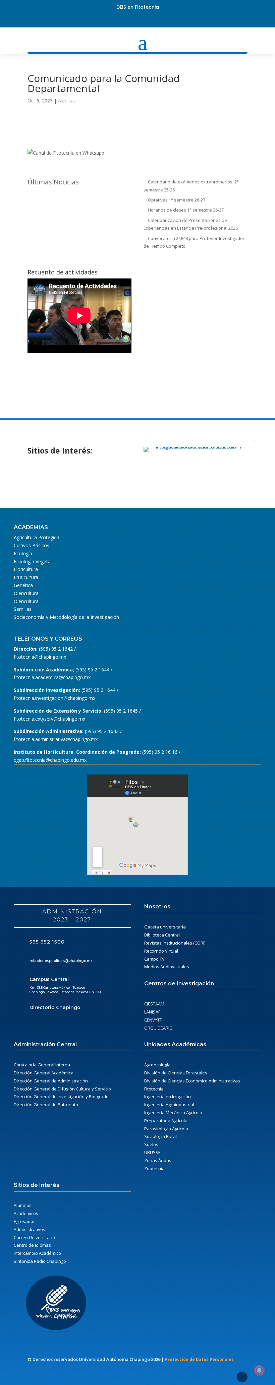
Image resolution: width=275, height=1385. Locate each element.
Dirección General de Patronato (46, 1105)
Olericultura (26, 593)
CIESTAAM (154, 1004)
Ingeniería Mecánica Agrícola (173, 1113)
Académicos (26, 1213)
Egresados (25, 1221)
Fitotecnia (154, 1089)
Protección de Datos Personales (199, 1359)
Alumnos (23, 1205)
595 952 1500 (47, 942)
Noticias (67, 100)
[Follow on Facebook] (119, 19)
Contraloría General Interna (42, 1065)
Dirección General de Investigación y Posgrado (61, 1096)
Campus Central (49, 979)
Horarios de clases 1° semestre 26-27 (186, 210)
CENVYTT (153, 1020)
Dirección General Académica (43, 1073)
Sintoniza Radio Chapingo (40, 1261)
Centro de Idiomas (32, 1245)
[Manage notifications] (259, 1370)
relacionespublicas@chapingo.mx (61, 960)
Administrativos (29, 1229)
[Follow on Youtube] (143, 19)
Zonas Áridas (157, 1160)
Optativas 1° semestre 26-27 (176, 200)
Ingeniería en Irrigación (167, 1096)
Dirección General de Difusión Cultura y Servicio (62, 1089)
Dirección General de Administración (51, 1081)
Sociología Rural (160, 1136)
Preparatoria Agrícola (165, 1121)
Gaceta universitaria (165, 927)
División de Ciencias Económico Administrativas (192, 1081)
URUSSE (152, 1152)
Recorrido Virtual (161, 951)
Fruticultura (26, 577)
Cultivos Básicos (31, 545)
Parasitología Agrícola (166, 1129)
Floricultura (26, 569)
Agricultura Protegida (36, 537)
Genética (23, 585)
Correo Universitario (34, 1237)
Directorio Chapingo (55, 1007)
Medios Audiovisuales (166, 967)
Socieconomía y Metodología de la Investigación (66, 617)
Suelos (151, 1144)
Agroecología (157, 1065)
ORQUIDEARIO (158, 1028)
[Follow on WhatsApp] (155, 19)
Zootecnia (154, 1168)
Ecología (23, 553)
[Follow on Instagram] (131, 19)
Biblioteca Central (162, 935)
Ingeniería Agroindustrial (169, 1105)
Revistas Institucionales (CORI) (174, 943)
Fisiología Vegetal (33, 561)
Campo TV (154, 959)
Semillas (23, 609)
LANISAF (152, 1012)
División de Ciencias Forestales (175, 1073)
